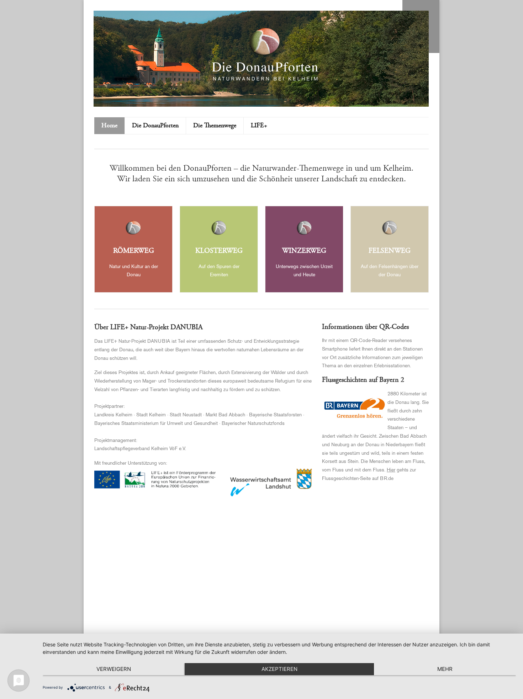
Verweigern (113, 669)
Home (109, 126)
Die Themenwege (214, 126)
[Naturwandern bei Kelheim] (265, 80)
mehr (445, 669)
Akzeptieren (279, 669)
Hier (391, 470)
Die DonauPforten (155, 126)
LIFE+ (259, 126)
